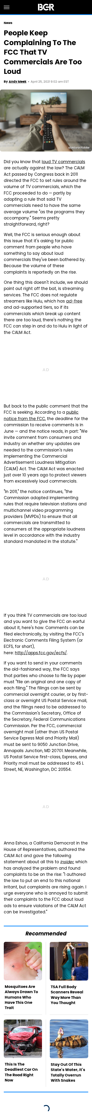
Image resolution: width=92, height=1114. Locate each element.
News (8, 23)
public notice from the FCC (41, 415)
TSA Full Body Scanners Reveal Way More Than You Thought (67, 994)
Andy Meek (17, 82)
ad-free (74, 301)
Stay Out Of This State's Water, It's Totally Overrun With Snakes (68, 1072)
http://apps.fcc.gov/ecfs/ (41, 653)
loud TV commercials (63, 162)
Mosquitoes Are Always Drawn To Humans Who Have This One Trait (21, 997)
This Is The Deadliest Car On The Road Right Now (21, 1072)
